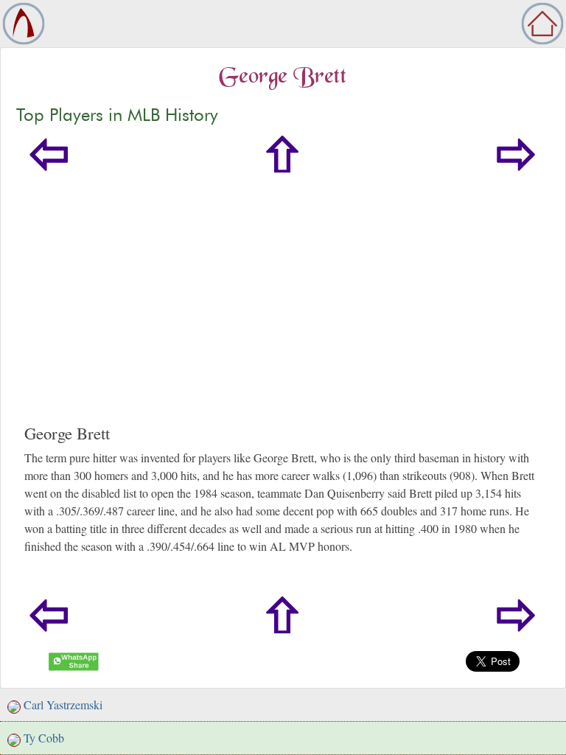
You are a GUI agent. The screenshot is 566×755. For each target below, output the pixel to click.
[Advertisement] (283, 312)
